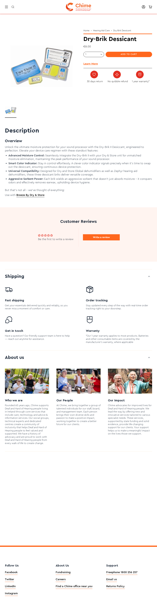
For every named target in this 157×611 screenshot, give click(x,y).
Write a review (101, 237)
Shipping (14, 276)
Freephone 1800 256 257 (121, 572)
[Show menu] (6, 7)
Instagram (11, 593)
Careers (61, 579)
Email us (111, 579)
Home (86, 31)
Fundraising (63, 572)
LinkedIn (10, 586)
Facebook (11, 572)
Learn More (90, 63)
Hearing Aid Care (101, 31)
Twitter (9, 579)
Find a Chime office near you (74, 586)
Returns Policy (115, 586)
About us (14, 357)
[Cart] (150, 7)
